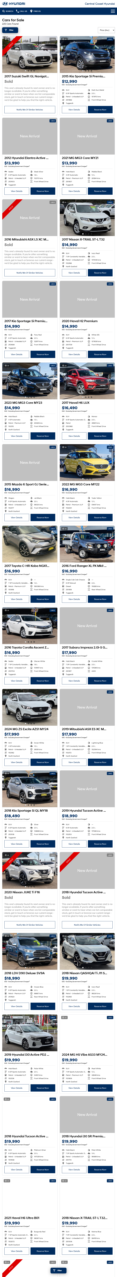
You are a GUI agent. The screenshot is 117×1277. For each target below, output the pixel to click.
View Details (74, 109)
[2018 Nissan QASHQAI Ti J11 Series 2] (87, 951)
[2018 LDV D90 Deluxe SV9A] (29, 951)
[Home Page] (13, 3)
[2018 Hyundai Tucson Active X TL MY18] (29, 1114)
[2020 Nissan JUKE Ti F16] (29, 870)
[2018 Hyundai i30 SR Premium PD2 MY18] (87, 1114)
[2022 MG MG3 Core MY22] (87, 462)
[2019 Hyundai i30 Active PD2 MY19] (29, 1033)
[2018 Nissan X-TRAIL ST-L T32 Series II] (87, 1196)
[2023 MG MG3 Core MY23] (29, 381)
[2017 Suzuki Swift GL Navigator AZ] (29, 54)
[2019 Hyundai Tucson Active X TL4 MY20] (87, 788)
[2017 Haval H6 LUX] (87, 381)
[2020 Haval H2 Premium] (87, 299)
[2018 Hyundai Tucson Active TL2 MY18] (87, 870)
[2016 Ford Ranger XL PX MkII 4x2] (87, 544)
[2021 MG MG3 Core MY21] (87, 136)
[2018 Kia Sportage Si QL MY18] (29, 788)
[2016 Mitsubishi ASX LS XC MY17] (29, 217)
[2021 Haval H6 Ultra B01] (29, 1196)
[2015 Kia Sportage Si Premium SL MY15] (87, 54)
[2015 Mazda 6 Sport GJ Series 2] (29, 462)
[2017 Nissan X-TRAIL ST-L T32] (87, 217)
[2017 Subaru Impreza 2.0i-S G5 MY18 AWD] (87, 625)
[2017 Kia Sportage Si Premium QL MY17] (29, 299)
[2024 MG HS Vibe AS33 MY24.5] (87, 1033)
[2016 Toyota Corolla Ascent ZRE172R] (29, 625)
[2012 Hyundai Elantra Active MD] (29, 136)
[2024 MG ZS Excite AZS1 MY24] (29, 707)
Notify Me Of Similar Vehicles (30, 109)
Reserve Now (100, 109)
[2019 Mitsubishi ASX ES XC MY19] (87, 707)
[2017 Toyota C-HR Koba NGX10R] (29, 544)
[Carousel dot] (25, 70)
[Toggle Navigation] (113, 11)
